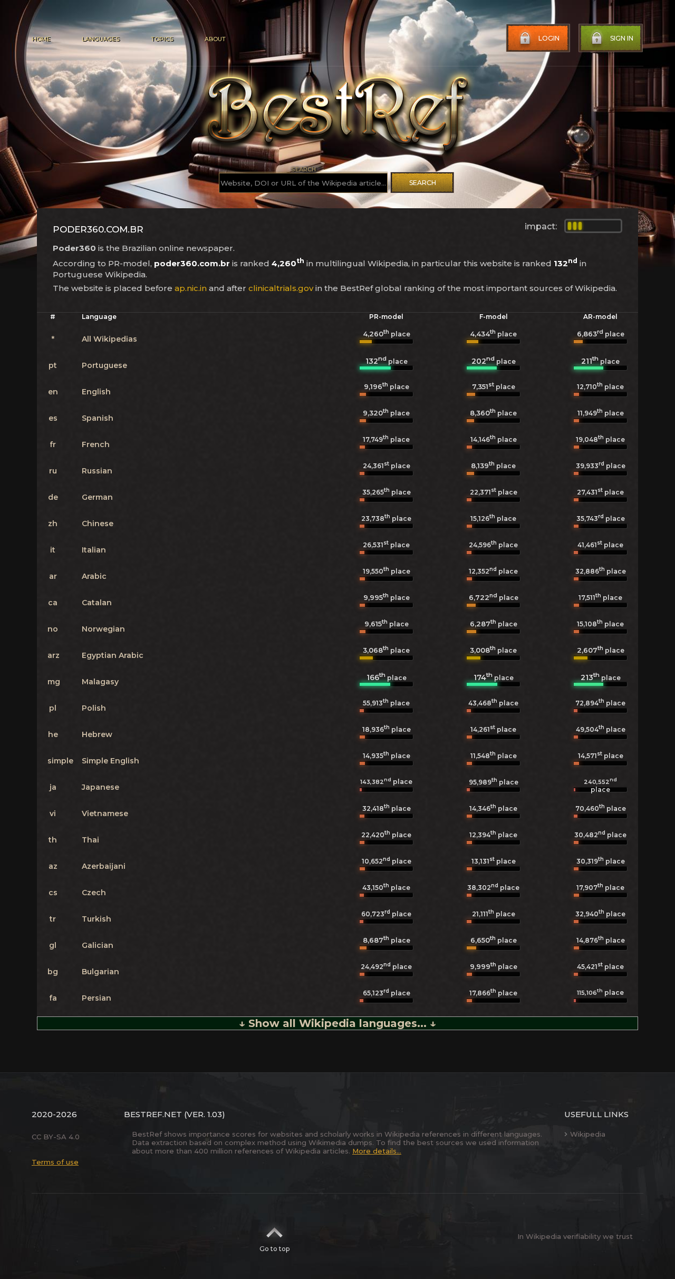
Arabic (94, 576)
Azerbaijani (104, 866)
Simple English (110, 761)
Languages (100, 39)
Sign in (621, 38)
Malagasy (100, 681)
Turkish (96, 919)
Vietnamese (105, 813)
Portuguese (104, 365)
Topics (162, 39)
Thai (90, 840)
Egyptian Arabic (112, 655)
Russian (97, 471)
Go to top (274, 1249)
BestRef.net (153, 1114)
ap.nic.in (191, 288)
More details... (376, 1151)
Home (41, 39)
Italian (94, 550)
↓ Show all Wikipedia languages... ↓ (337, 1023)
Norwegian (103, 629)
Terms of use (55, 1162)
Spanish (97, 418)
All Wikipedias (109, 339)
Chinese (97, 523)
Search (422, 183)
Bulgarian (100, 971)
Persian (96, 998)
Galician (97, 945)
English (96, 391)
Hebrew (97, 734)
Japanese (100, 787)
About (215, 39)
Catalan (97, 602)
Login (549, 38)
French (96, 444)
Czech (94, 892)
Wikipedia (587, 1134)
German (97, 497)
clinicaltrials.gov (280, 288)
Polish (94, 708)
